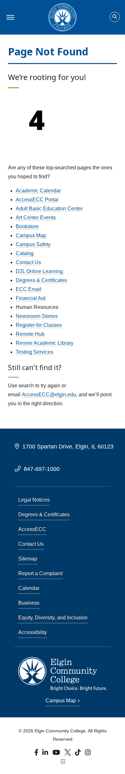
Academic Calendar (38, 190)
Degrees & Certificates (41, 280)
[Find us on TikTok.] (79, 754)
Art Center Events (36, 217)
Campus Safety (33, 244)
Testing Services (34, 352)
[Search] (115, 17)
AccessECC (32, 529)
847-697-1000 (42, 468)
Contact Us (28, 262)
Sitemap (27, 558)
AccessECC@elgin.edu (49, 394)
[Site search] (115, 17)
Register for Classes (39, 325)
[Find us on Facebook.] (37, 754)
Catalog (25, 253)
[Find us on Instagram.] (88, 754)
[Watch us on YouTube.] (57, 754)
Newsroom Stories (37, 316)
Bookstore (27, 226)
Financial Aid (31, 298)
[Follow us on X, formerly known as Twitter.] (68, 754)
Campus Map (31, 235)
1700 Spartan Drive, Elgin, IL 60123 (67, 446)
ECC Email (28, 289)
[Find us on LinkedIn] (46, 754)
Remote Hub (30, 334)
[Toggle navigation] (9, 17)
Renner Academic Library (44, 343)
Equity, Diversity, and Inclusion (53, 617)
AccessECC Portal (37, 199)
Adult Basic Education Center (49, 208)
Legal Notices (34, 500)
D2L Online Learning (39, 271)
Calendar (28, 588)
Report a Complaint (40, 573)
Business (28, 603)
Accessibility (32, 632)
